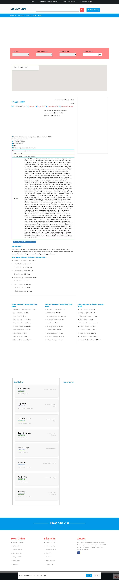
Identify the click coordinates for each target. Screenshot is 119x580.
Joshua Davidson (52, 333)
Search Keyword (87, 51)
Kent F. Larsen (84, 309)
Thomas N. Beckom (53, 309)
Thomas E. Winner (86, 316)
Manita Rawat (18, 281)
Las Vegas (28, 15)
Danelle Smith (51, 330)
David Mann (83, 319)
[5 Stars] (63, 100)
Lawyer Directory (50, 542)
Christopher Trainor (18, 542)
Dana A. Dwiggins (19, 326)
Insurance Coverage (67, 106)
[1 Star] (55, 100)
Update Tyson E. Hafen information (24, 242)
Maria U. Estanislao (19, 340)
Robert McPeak (85, 326)
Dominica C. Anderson (87, 323)
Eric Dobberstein (18, 330)
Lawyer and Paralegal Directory (48, 1)
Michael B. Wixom (52, 319)
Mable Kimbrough (52, 336)
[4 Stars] (61, 100)
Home (14, 15)
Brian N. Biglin (18, 274)
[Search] (82, 10)
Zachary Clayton (52, 326)
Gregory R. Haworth (20, 271)
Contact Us (49, 557)
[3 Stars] (59, 100)
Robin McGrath (19, 264)
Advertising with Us (51, 549)
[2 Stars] (57, 100)
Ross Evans (50, 323)
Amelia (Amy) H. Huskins (22, 277)
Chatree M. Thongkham (87, 340)
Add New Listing (93, 10)
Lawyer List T (41, 106)
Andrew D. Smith (85, 330)
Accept (89, 575)
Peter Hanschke (17, 553)
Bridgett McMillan (17, 557)
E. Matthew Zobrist (19, 323)
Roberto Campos (19, 319)
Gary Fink (16, 316)
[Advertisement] (59, 32)
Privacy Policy (49, 564)
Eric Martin (16, 564)
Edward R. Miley (85, 333)
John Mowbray (18, 313)
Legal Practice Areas (69, 1)
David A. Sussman (20, 267)
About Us (48, 553)
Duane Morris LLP (53, 106)
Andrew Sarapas (17, 549)
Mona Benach (16, 560)
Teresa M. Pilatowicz (53, 316)
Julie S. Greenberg (20, 291)
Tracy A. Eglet (84, 313)
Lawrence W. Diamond (21, 260)
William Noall (17, 336)
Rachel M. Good (19, 288)
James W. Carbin (19, 284)
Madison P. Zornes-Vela (21, 309)
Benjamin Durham (86, 336)
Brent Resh (17, 333)
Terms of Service (50, 560)
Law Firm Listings (86, 1)
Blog (32, 1)
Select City (15, 51)
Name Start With (64, 51)
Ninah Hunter (16, 546)
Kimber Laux (51, 313)
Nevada (20, 15)
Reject (97, 575)
